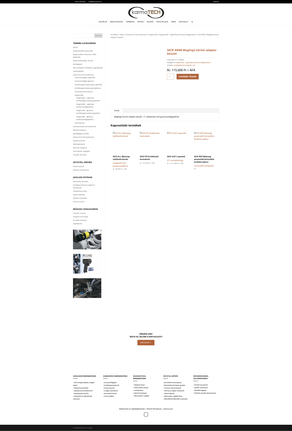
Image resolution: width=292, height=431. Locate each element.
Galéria (150, 22)
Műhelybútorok (79, 144)
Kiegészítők (79, 95)
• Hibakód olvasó (139, 385)
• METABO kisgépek (199, 390)
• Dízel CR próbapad (139, 393)
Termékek (130, 22)
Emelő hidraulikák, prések (83, 61)
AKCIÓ (75, 47)
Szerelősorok (80, 123)
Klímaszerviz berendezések (83, 137)
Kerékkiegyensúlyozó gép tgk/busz (88, 88)
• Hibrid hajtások (169, 393)
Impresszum (168, 409)
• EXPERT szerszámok (200, 388)
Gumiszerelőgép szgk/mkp (85, 77)
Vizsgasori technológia (80, 217)
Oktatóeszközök (78, 166)
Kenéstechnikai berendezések (84, 126)
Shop (122, 34)
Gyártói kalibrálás (79, 195)
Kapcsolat (183, 22)
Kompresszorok (79, 141)
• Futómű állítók (108, 396)
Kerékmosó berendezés (84, 92)
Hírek (173, 22)
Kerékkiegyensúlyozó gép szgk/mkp (88, 84)
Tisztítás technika (79, 155)
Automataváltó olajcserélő (83, 51)
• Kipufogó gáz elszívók (81, 393)
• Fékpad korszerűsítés (80, 388)
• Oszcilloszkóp (138, 390)
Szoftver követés (78, 202)
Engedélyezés (77, 224)
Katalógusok (162, 22)
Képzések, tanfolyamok (81, 170)
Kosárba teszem (188, 76)
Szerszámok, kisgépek (81, 151)
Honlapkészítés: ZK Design (82, 428)
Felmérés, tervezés (79, 213)
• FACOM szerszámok (200, 385)
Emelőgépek (77, 64)
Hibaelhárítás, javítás (80, 191)
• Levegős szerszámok (110, 391)
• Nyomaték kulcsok (110, 393)
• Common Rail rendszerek (172, 388)
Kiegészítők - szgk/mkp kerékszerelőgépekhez (177, 34)
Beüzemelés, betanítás (80, 181)
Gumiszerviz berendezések (83, 75)
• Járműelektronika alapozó (172, 382)
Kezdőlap (103, 22)
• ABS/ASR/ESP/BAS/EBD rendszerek (175, 399)
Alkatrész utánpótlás (80, 198)
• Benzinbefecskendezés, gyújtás (174, 385)
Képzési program (79, 130)
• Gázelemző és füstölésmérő (83, 391)
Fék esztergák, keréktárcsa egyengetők (88, 68)
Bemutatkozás (116, 22)
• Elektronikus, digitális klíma (172, 396)
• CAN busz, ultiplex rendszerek (173, 391)
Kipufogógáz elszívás (81, 133)
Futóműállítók (78, 71)
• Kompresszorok (109, 388)
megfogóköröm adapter (183, 65)
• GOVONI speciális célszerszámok (204, 393)
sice (194, 65)
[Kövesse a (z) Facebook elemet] (146, 414)
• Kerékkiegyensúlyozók (111, 385)
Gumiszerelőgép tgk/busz (84, 81)
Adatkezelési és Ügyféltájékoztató (132, 409)
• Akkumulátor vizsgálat (141, 396)
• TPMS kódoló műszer (140, 388)
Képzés (140, 22)
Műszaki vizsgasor (80, 148)
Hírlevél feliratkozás (154, 409)
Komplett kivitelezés (80, 220)
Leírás (116, 110)
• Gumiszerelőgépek (110, 382)
